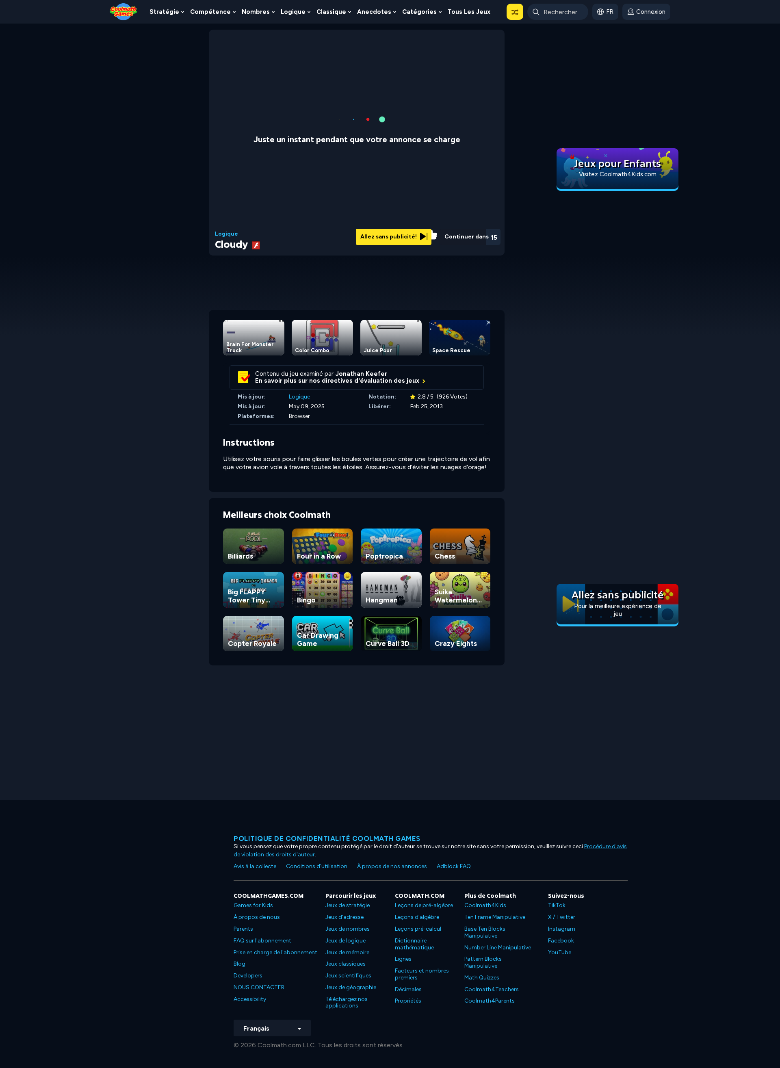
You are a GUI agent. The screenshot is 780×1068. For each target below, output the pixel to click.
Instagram (561, 928)
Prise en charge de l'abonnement (275, 952)
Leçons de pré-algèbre (424, 905)
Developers (248, 975)
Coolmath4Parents (489, 1000)
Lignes (403, 958)
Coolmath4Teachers (491, 989)
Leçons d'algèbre (417, 917)
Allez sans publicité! (389, 236)
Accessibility (250, 999)
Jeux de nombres (347, 928)
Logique (293, 11)
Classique (331, 11)
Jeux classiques (345, 963)
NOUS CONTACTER (259, 987)
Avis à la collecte (255, 866)
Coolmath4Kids (485, 905)
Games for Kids (253, 905)
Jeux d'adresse (344, 917)
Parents (243, 928)
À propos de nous (257, 917)
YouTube (559, 952)
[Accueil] (123, 11)
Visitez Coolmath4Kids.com (617, 174)
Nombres (256, 11)
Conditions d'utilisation (316, 866)
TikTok (557, 905)
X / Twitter (561, 917)
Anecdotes (374, 11)
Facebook (561, 940)
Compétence (210, 11)
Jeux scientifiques (348, 975)
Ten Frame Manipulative (494, 917)
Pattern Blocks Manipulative (483, 962)
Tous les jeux (469, 11)
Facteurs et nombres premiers (422, 974)
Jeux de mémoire (347, 952)
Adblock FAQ (454, 866)
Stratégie (164, 11)
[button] (515, 12)
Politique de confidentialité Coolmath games (327, 838)
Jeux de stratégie (347, 905)
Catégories (419, 11)
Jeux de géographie (350, 987)
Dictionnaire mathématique (414, 944)
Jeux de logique (345, 940)
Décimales (408, 989)
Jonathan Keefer (361, 373)
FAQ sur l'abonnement (262, 940)
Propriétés (408, 1000)
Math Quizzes (481, 977)
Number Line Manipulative (497, 947)
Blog (239, 963)
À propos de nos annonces (392, 866)
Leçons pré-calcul (418, 928)
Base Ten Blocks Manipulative (484, 932)
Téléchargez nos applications (346, 1003)
